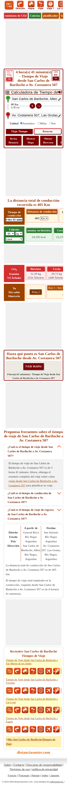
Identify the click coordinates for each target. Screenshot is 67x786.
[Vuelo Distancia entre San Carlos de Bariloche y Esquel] (48, 729)
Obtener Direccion (48, 140)
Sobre (7, 764)
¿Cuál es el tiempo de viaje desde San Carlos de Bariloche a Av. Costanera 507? (30, 451)
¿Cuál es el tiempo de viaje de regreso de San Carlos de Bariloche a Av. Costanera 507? (31, 514)
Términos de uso (19, 769)
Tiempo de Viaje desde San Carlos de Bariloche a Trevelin (32, 681)
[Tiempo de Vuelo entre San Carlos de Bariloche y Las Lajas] (56, 710)
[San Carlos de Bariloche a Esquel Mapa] (25, 729)
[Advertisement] (33, 44)
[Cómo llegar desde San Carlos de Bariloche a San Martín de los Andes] (17, 671)
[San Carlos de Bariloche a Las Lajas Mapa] (25, 710)
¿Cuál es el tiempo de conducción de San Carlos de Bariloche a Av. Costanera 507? (29, 498)
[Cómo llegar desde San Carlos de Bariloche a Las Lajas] (17, 710)
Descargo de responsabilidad (44, 764)
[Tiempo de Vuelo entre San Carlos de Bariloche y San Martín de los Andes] (56, 671)
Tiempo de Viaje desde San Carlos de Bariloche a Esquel (32, 720)
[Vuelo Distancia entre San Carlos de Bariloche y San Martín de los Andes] (48, 671)
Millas (43, 123)
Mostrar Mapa (30, 140)
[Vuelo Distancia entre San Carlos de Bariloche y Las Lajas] (48, 710)
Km (54, 123)
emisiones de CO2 (16, 15)
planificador (50, 15)
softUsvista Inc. (57, 782)
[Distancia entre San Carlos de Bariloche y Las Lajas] (9, 710)
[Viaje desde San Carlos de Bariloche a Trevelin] (33, 690)
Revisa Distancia (13, 140)
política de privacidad (45, 769)
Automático (29, 123)
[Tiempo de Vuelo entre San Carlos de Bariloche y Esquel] (56, 729)
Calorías (35, 15)
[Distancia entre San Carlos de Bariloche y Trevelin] (9, 690)
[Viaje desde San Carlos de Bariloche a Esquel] (33, 729)
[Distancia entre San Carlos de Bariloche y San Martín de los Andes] (9, 671)
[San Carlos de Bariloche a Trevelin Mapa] (25, 690)
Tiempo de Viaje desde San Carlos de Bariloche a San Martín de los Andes (32, 662)
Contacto (18, 764)
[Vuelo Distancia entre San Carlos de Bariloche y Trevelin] (48, 690)
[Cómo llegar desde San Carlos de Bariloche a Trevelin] (17, 690)
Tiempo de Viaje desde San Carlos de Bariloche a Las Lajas (32, 701)
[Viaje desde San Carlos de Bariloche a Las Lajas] (33, 710)
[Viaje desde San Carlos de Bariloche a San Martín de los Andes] (33, 671)
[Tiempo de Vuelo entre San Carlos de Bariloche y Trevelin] (56, 690)
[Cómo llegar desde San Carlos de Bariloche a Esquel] (17, 729)
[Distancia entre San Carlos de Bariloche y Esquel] (9, 729)
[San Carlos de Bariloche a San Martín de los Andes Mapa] (25, 671)
